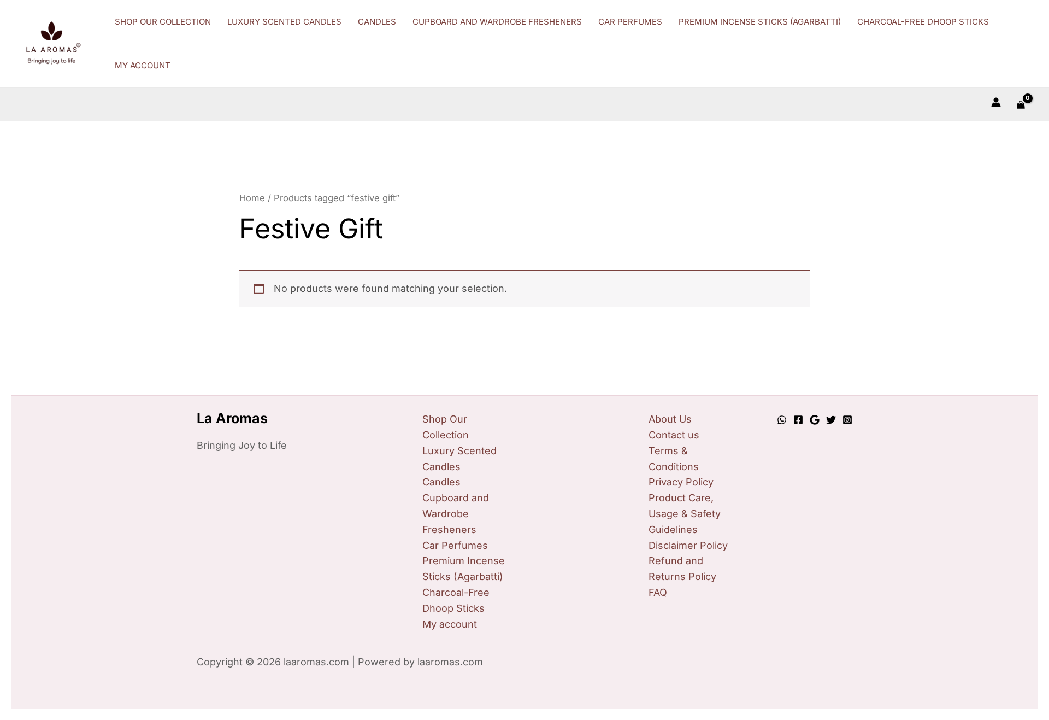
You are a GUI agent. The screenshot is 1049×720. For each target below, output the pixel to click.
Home (252, 197)
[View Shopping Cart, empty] (1021, 104)
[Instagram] (847, 420)
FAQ (658, 592)
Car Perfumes (455, 545)
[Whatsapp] (782, 420)
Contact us (674, 435)
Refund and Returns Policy (682, 568)
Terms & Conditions (674, 458)
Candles (441, 482)
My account (449, 624)
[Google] (815, 420)
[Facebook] (798, 420)
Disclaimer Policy (688, 545)
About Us (670, 419)
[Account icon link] (996, 102)
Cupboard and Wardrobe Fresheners (455, 513)
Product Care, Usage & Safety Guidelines (685, 513)
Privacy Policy (681, 482)
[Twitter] (831, 420)
